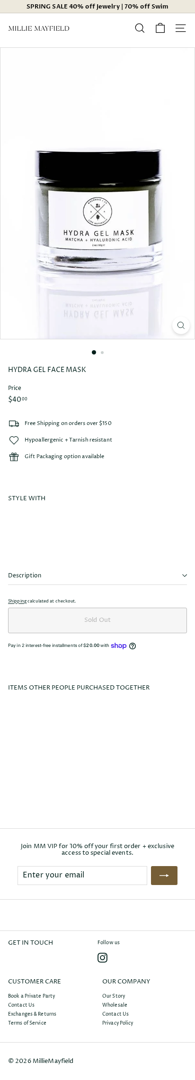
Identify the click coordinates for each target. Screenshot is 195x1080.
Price (15, 388)
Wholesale (114, 1005)
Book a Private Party (31, 996)
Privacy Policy (117, 1023)
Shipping (17, 601)
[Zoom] (181, 325)
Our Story (113, 996)
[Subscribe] (164, 875)
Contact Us (21, 1005)
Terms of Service (27, 1023)
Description (24, 576)
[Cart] (160, 28)
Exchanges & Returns (32, 1014)
